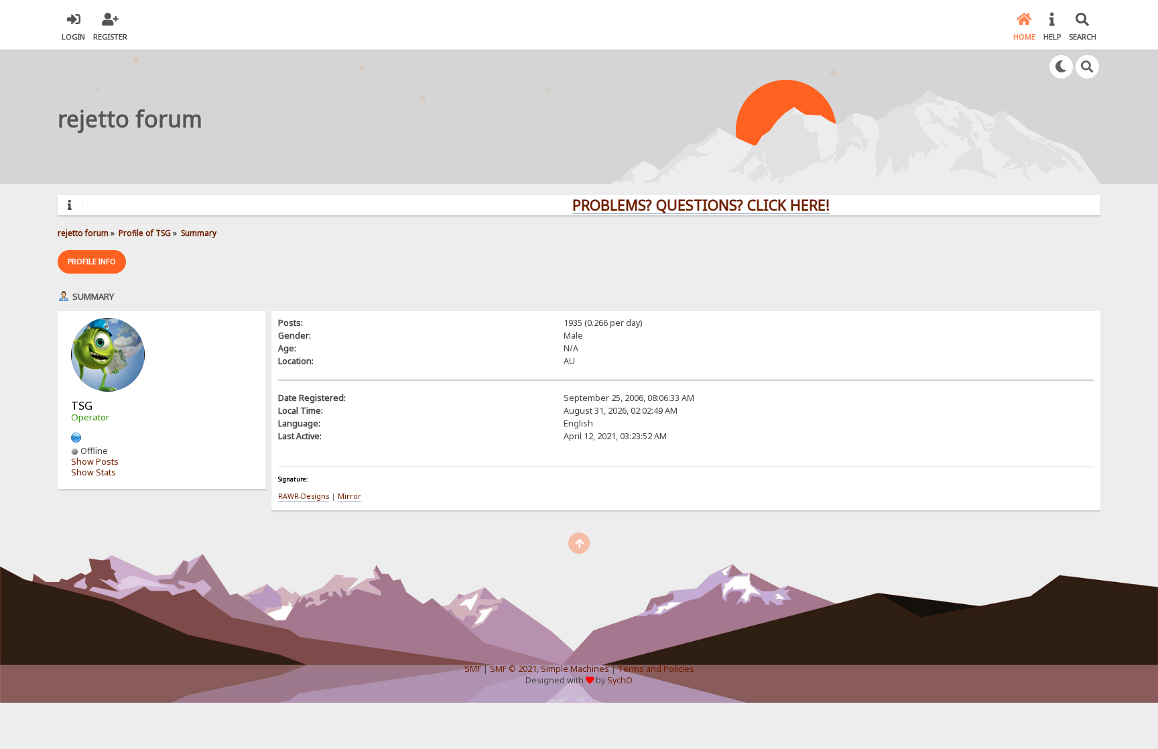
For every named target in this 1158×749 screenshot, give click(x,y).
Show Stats (93, 472)
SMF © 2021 (513, 669)
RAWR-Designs (303, 496)
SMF (472, 669)
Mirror (349, 496)
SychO (620, 680)
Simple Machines (575, 669)
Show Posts (95, 461)
